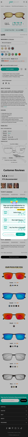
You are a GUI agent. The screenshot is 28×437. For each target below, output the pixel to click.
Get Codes (20, 234)
